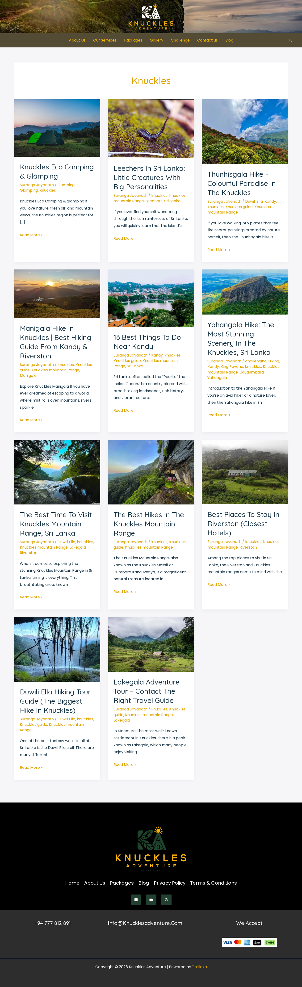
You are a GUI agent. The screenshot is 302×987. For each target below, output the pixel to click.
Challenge (180, 40)
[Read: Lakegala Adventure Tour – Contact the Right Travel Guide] (151, 644)
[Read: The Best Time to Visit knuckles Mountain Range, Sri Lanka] (57, 472)
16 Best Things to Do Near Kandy (147, 342)
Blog (143, 883)
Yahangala (217, 377)
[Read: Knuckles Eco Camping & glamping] (57, 127)
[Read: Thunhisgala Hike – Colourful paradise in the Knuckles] (245, 131)
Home (72, 883)
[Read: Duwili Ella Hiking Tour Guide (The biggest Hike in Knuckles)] (57, 649)
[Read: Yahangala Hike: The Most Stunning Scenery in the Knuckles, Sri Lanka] (245, 291)
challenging (256, 361)
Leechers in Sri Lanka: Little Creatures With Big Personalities (149, 177)
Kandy (270, 201)
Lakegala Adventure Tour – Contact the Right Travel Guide (146, 691)
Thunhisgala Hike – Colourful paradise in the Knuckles (241, 183)
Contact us (207, 40)
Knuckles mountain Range (55, 370)
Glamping (29, 190)
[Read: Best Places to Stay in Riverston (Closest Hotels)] (245, 472)
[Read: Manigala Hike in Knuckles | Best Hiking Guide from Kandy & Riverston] (57, 293)
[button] (290, 40)
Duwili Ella (254, 201)
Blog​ (229, 40)
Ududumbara (251, 372)
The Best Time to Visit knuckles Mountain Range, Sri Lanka (56, 524)
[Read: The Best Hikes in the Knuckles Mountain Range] (151, 472)
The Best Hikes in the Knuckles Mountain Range (148, 524)
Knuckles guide (239, 207)
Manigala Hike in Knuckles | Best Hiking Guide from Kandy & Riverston (55, 342)
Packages (133, 40)
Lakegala (77, 547)
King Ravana (232, 366)
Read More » (31, 235)
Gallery (156, 40)
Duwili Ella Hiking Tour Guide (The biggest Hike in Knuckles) (55, 701)
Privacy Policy (169, 883)
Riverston (28, 552)
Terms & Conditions (213, 883)
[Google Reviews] (166, 900)
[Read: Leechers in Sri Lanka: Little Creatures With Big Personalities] (151, 128)
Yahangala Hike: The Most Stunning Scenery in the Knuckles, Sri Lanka (240, 338)
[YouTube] (151, 900)
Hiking (273, 361)
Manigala (28, 375)
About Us (77, 40)
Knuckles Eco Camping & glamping (57, 171)
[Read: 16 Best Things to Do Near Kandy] (151, 298)
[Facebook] (136, 900)
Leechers (154, 201)
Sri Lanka (172, 201)
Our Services (105, 40)
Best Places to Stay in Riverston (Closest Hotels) (243, 523)
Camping (66, 185)
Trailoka (199, 967)
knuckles (48, 190)
